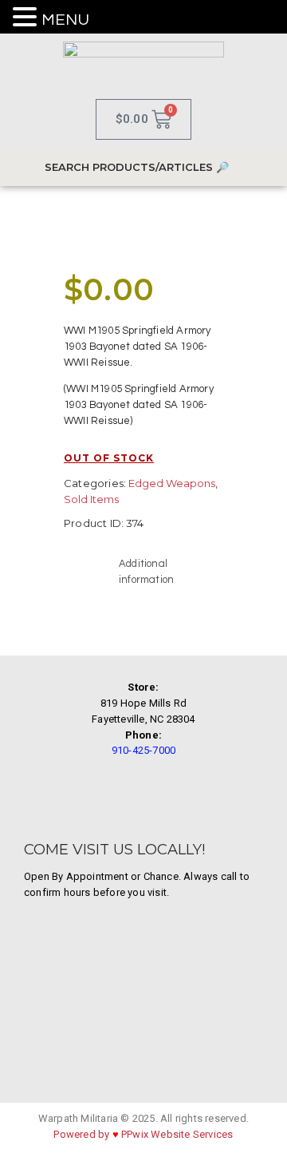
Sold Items (91, 499)
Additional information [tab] (146, 571)
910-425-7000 (143, 750)
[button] (27, 18)
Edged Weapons (171, 483)
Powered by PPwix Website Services (143, 1134)
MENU (65, 20)
